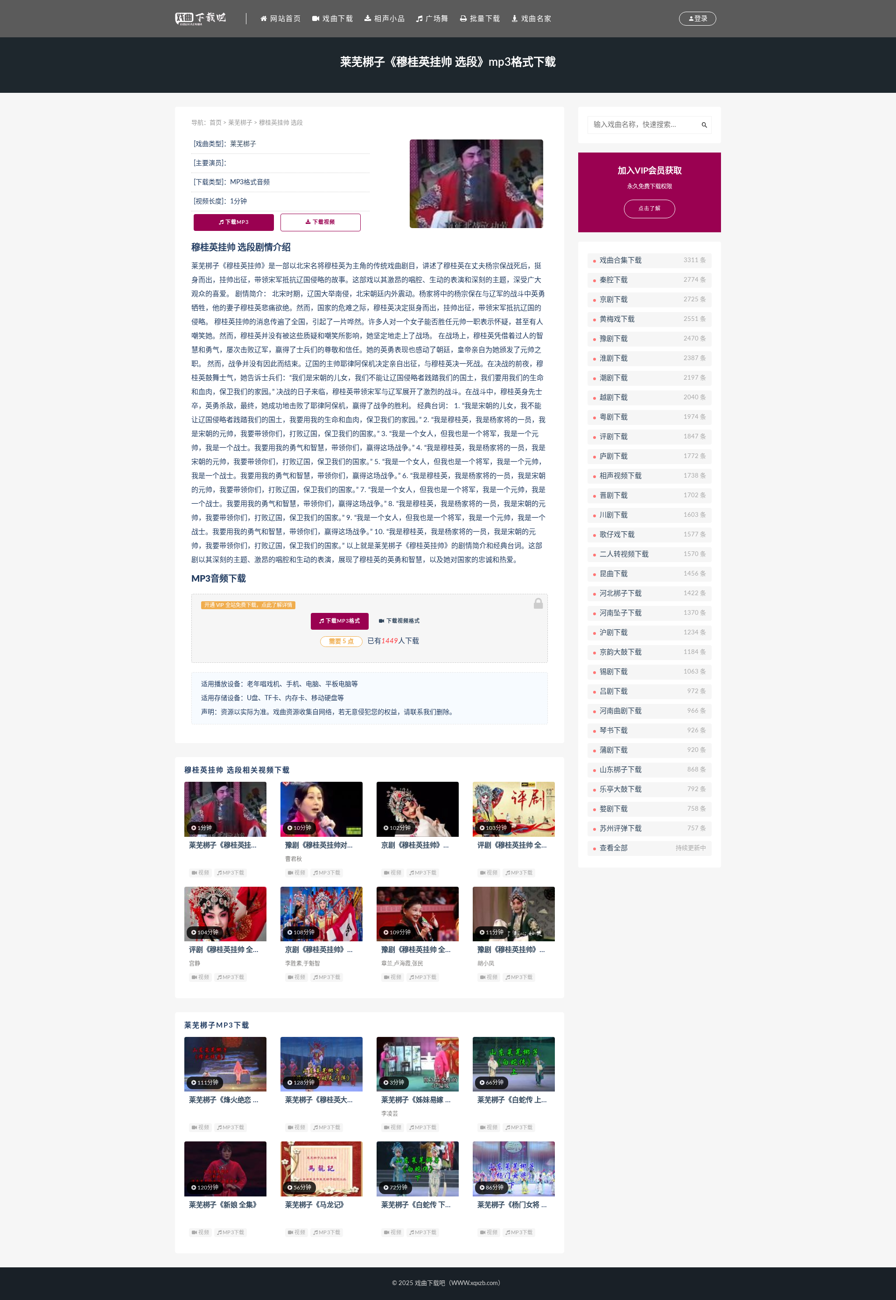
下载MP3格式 (342, 621)
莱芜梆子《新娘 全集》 (224, 1205)
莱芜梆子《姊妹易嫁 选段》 (423, 1100)
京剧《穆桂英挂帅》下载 (419, 845)
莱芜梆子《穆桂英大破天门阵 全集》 (341, 1100)
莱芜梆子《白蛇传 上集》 (516, 1100)
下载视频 (323, 222)
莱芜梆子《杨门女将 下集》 (519, 1205)
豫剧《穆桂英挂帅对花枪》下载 (333, 845)
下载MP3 (236, 222)
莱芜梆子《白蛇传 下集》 (420, 1205)
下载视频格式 (402, 621)
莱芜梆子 (240, 123)
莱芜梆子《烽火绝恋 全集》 (231, 1100)
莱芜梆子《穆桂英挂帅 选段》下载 (241, 845)
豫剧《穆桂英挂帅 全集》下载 (427, 949)
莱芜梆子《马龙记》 (316, 1205)
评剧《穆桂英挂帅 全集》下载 (523, 845)
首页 (216, 123)
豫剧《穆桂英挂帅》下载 (515, 949)
